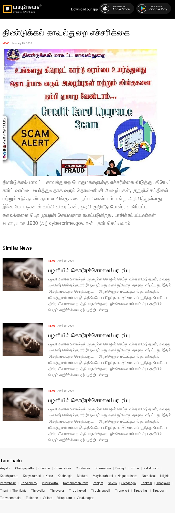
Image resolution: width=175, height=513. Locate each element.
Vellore (47, 498)
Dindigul (120, 468)
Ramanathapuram (75, 483)
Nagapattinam (127, 476)
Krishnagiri (65, 476)
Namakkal (149, 476)
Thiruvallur (38, 490)
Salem (112, 483)
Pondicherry (29, 483)
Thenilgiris (19, 490)
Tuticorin (32, 498)
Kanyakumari (32, 476)
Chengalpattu (24, 468)
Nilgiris (164, 476)
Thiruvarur (57, 490)
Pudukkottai (50, 483)
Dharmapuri (103, 468)
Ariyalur (5, 468)
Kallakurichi (151, 468)
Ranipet (98, 483)
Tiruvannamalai (10, 498)
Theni (4, 490)
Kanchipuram (9, 476)
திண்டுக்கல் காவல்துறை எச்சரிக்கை (66, 32)
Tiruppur (158, 490)
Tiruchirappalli (100, 490)
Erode (135, 468)
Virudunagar (85, 498)
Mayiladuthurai (103, 476)
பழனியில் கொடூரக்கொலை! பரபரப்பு (89, 270)
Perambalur (8, 483)
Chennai (44, 468)
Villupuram (64, 498)
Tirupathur (141, 490)
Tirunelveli (122, 490)
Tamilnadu (11, 460)
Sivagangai (128, 483)
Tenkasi (146, 483)
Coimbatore (62, 468)
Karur (49, 476)
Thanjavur (163, 483)
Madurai (82, 476)
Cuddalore (83, 468)
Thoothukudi (77, 490)
